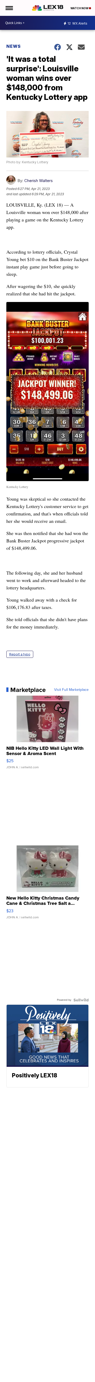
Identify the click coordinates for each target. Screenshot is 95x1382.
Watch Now (79, 8)
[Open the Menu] (9, 8)
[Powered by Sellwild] (81, 1000)
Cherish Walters (38, 180)
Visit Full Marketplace (71, 690)
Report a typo (19, 654)
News (13, 46)
